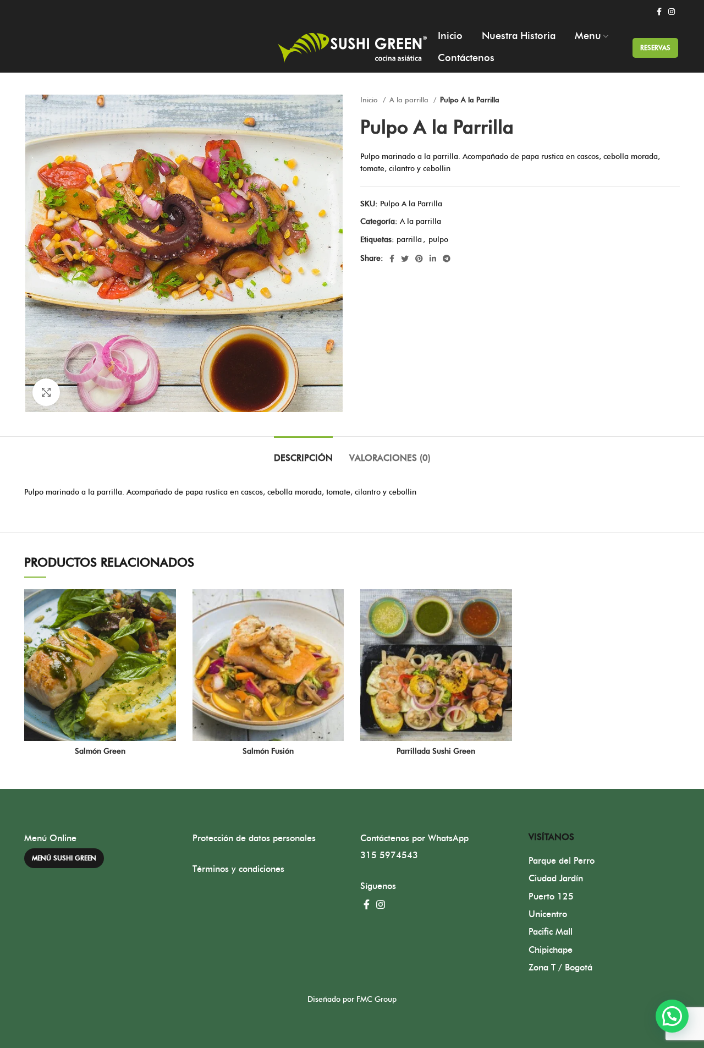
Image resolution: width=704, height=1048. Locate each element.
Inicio (370, 100)
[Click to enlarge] (46, 392)
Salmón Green (100, 751)
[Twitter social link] (405, 258)
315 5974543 (389, 855)
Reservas (655, 48)
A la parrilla (410, 100)
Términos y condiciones (238, 869)
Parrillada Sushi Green (436, 751)
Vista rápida (168, 607)
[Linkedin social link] (432, 258)
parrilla (409, 240)
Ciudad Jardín (556, 878)
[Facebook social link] (659, 11)
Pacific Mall (551, 932)
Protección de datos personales (254, 838)
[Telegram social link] (446, 258)
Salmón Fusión (268, 751)
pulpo (438, 240)
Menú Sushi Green (64, 858)
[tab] (303, 453)
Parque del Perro (562, 861)
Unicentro (548, 914)
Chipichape (551, 950)
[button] (672, 1016)
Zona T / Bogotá (560, 967)
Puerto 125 (551, 896)
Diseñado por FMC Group (352, 999)
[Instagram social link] (671, 11)
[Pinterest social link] (419, 258)
